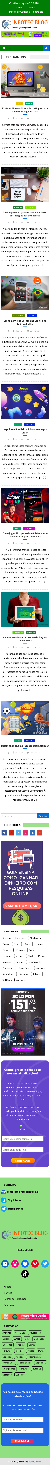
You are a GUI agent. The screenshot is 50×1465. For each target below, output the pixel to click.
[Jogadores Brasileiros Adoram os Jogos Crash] (25, 401)
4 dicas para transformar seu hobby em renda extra (25, 639)
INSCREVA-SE (22, 1441)
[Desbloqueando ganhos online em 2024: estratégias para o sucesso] (25, 184)
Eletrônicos (39, 944)
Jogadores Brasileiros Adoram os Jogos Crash (25, 431)
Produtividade (34, 962)
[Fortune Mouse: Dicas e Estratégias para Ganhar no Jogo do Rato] (25, 80)
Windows (20, 980)
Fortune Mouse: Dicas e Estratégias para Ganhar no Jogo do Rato (25, 110)
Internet (32, 315)
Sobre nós (38, 12)
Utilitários (29, 528)
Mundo (41, 956)
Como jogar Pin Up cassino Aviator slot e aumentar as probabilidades (25, 535)
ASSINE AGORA (22, 1160)
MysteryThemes (34, 1461)
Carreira (5, 944)
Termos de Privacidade (18, 12)
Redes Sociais (25, 968)
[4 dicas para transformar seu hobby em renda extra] (25, 609)
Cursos (17, 944)
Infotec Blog (19, 118)
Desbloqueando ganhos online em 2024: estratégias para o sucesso (25, 214)
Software (23, 974)
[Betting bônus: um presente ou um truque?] (25, 718)
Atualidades (18, 315)
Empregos (18, 632)
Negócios (30, 207)
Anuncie (19, 7)
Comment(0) (35, 118)
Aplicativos (20, 938)
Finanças (18, 207)
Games (29, 103)
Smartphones (8, 974)
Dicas (19, 103)
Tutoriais (37, 974)
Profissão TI (8, 968)
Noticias (19, 962)
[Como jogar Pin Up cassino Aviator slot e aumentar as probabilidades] (25, 505)
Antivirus (6, 938)
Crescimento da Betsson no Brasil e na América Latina (25, 322)
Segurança (41, 968)
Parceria (31, 7)
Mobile (31, 956)
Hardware (7, 956)
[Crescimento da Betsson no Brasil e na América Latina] (25, 293)
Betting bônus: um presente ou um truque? (25, 745)
